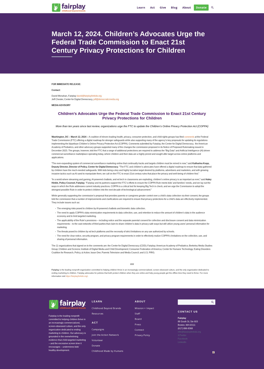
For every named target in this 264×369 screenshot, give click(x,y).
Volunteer (97, 340)
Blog (174, 7)
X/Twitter (182, 335)
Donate (201, 7)
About (186, 7)
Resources (97, 313)
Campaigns (98, 329)
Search (212, 302)
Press (138, 324)
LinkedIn (182, 342)
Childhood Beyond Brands (106, 308)
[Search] (212, 7)
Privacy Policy (142, 335)
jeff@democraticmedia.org (106, 99)
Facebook (183, 339)
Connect (139, 329)
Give (163, 7)
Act (152, 7)
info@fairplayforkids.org (189, 332)
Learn (141, 7)
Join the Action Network (105, 334)
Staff (137, 313)
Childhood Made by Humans (107, 351)
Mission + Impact (144, 308)
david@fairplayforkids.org (89, 96)
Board (138, 318)
